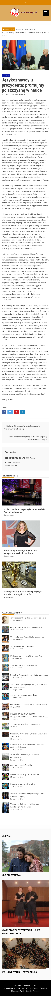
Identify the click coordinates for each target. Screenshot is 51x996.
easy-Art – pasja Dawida (21, 765)
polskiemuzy (13, 457)
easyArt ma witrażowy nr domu (23, 695)
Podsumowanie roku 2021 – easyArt (26, 656)
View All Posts (14, 462)
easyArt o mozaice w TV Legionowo (26, 627)
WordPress (27, 988)
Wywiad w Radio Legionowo (22, 646)
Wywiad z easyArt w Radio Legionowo (27, 637)
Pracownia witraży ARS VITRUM (24, 774)
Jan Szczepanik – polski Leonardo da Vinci (28, 618)
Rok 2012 (6, 75)
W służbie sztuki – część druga (19, 972)
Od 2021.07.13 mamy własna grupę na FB (28, 704)
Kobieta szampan (11, 875)
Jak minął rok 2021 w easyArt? (23, 665)
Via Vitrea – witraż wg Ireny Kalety (25, 724)
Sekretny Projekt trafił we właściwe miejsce (29, 675)
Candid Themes (32, 991)
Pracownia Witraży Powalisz (22, 784)
